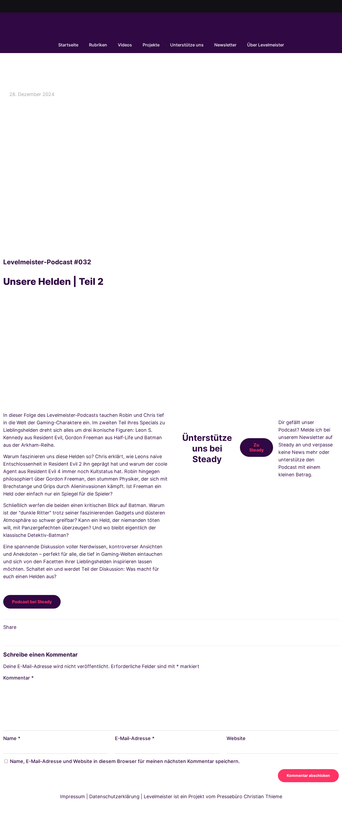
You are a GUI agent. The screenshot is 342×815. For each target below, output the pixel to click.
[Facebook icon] (316, 6)
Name (11, 738)
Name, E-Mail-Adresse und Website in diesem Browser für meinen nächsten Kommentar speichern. (125, 761)
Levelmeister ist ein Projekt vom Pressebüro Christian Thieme (213, 796)
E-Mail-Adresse (134, 738)
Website (236, 738)
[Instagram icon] (330, 6)
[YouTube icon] (323, 6)
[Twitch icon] (336, 6)
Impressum (72, 796)
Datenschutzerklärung (114, 796)
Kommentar (18, 678)
